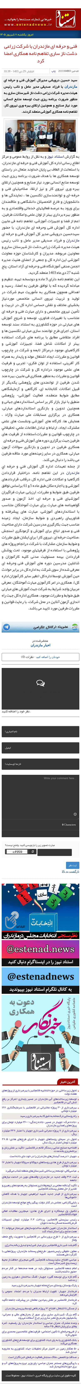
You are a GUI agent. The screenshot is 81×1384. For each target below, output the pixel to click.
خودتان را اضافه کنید (48, 657)
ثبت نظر (73, 865)
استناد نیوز (55, 156)
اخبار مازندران (40, 645)
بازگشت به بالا (70, 871)
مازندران (71, 86)
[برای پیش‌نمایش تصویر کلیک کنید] (40, 135)
